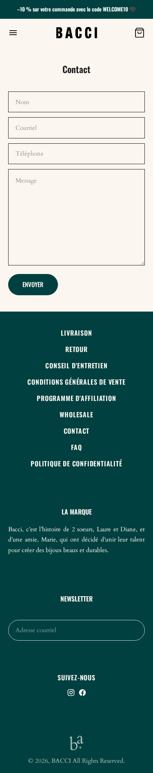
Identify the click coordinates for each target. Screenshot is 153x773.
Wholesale (76, 414)
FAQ (76, 447)
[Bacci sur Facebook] (82, 692)
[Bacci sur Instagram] (71, 692)
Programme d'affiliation (76, 398)
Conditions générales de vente (76, 382)
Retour (76, 349)
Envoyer (32, 284)
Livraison (76, 333)
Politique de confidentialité (76, 463)
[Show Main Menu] (28, 33)
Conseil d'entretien (76, 365)
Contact (77, 431)
